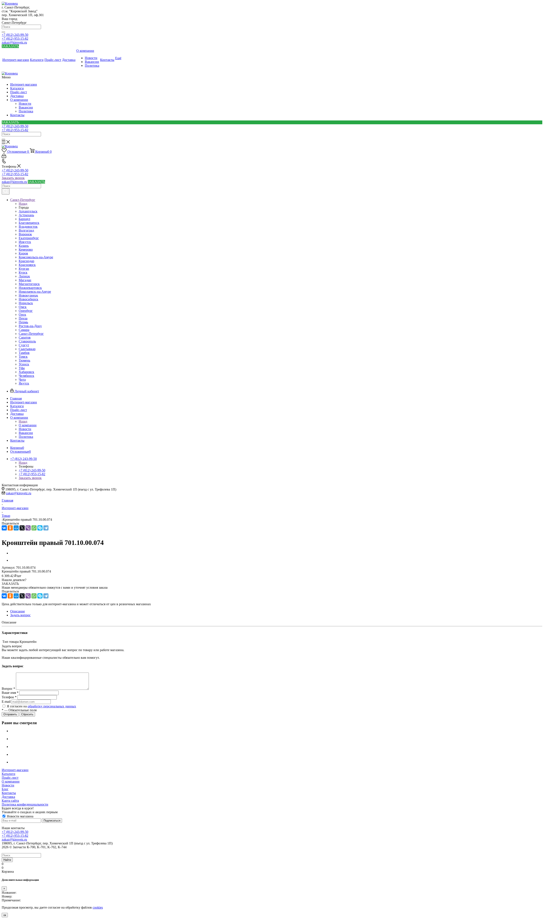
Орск (22, 314)
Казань (24, 245)
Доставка (17, 96)
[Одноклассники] (10, 527)
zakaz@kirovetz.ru (14, 42)
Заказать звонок (13, 178)
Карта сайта (10, 800)
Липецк (24, 276)
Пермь (23, 322)
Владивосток (28, 226)
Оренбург (26, 310)
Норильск (26, 303)
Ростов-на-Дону (30, 326)
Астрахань (26, 215)
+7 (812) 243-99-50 (15, 35)
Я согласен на (41, 706)
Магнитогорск (29, 284)
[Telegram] (45, 527)
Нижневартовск (30, 288)
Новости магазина (19, 816)
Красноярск (27, 265)
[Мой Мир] (16, 527)
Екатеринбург (29, 238)
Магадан (25, 280)
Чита (22, 379)
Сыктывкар (27, 349)
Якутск (24, 383)
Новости (25, 103)
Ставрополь (27, 341)
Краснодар (26, 261)
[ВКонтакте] (4, 527)
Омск (23, 307)
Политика (26, 111)
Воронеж (25, 234)
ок (4, 915)
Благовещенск (29, 223)
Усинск (24, 364)
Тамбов (24, 353)
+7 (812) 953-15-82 (15, 38)
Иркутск (25, 242)
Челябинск (26, 375)
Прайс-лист (18, 92)
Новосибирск (28, 299)
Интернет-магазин (23, 84)
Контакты (17, 115)
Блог (5, 789)
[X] (22, 527)
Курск (23, 272)
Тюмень (24, 360)
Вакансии (26, 107)
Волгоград (26, 230)
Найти (7, 859)
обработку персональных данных (52, 706)
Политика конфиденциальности (25, 804)
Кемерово (26, 249)
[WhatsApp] (34, 527)
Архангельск (28, 211)
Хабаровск (26, 372)
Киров (23, 253)
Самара (24, 330)
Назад (23, 203)
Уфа (22, 368)
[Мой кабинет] (4, 157)
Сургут (24, 345)
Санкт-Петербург (31, 333)
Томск (23, 356)
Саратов (25, 337)
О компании (19, 100)
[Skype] (39, 527)
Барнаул (24, 219)
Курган (24, 268)
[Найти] (3, 32)
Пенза (23, 318)
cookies (98, 907)
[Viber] (28, 527)
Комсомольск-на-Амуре (36, 257)
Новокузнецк (28, 295)
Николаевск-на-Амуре (35, 291)
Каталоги (17, 88)
